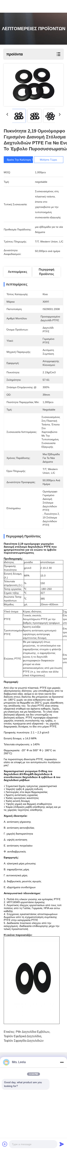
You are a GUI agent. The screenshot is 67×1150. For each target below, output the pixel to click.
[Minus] (62, 1062)
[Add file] (4, 1144)
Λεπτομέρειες (17, 271)
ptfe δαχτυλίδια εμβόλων (32, 1031)
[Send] (62, 1144)
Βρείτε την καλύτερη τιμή (22, 159)
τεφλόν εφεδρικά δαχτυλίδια (22, 1036)
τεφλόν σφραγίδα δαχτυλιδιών (24, 1040)
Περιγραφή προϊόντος (46, 272)
